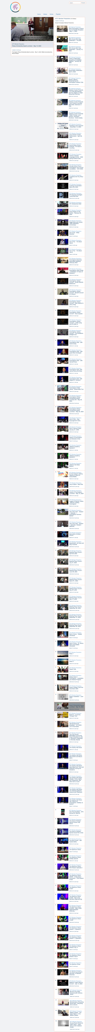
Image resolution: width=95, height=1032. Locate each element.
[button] (32, 29)
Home (39, 14)
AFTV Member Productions (75, 27)
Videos (45, 14)
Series (51, 14)
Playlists (58, 14)
